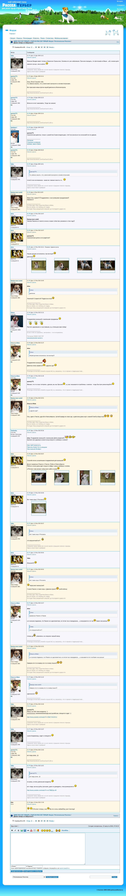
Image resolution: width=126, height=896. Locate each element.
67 (41, 47)
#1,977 (29, 729)
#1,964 (29, 342)
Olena (13, 312)
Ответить (36, 38)
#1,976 (29, 704)
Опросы (19, 38)
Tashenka (14, 430)
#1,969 (29, 493)
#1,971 (29, 552)
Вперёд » (51, 47)
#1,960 (29, 230)
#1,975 (29, 677)
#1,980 (29, 802)
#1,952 (29, 76)
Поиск (42, 38)
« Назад (28, 47)
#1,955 (29, 127)
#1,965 (29, 376)
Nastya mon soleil (16, 192)
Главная (12, 33)
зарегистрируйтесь (65, 868)
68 (44, 47)
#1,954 (29, 113)
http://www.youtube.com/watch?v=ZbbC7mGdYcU (42, 717)
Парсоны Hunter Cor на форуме (37, 447)
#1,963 (29, 312)
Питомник (30, 140)
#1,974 (29, 646)
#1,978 (29, 749)
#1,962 (29, 280)
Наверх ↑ (116, 815)
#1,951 (29, 55)
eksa (12, 213)
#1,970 (29, 523)
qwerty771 (14, 76)
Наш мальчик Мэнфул (34, 449)
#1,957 (29, 164)
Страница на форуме (33, 142)
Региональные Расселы (62, 41)
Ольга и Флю (15, 343)
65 (36, 47)
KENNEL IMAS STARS (34, 144)
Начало (12, 38)
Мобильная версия (61, 38)
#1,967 (29, 430)
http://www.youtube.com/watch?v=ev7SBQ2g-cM (41, 790)
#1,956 (29, 150)
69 (47, 47)
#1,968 (29, 453)
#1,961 (29, 247)
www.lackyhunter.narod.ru (35, 338)
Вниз (118, 42)
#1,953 (29, 97)
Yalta (12, 55)
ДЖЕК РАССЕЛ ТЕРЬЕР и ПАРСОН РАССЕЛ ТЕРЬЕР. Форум (33, 41)
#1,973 (29, 603)
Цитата (34, 57)
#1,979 (29, 765)
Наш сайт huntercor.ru (34, 445)
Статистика (49, 38)
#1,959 (29, 213)
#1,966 (29, 398)
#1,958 (29, 192)
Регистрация (27, 38)
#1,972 (29, 569)
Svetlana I (14, 127)
